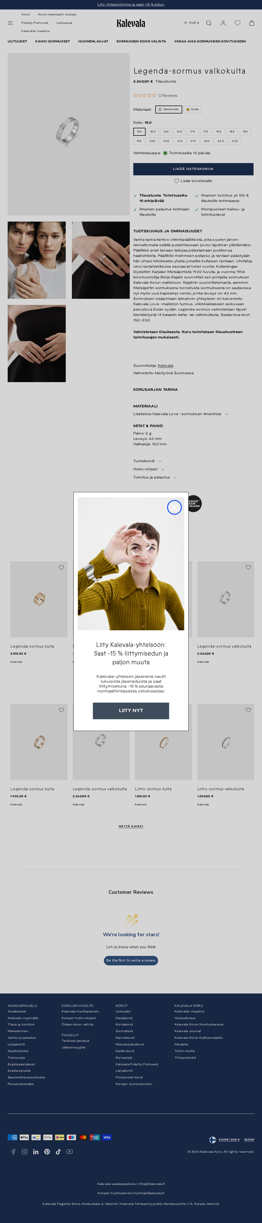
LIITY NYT (131, 711)
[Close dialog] (174, 507)
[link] (131, 563)
